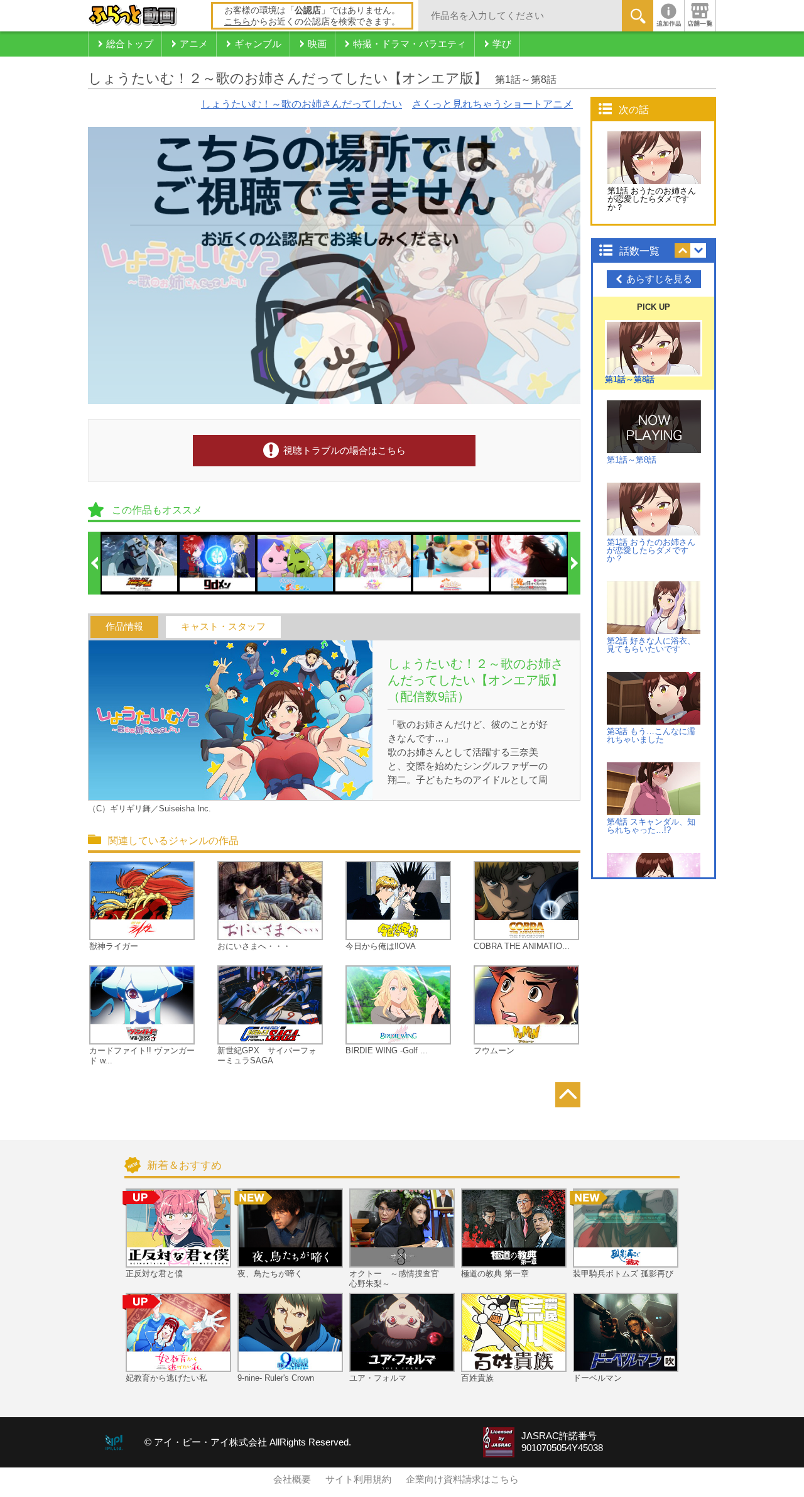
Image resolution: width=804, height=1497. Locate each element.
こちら (237, 21)
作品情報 (124, 627)
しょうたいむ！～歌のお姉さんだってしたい (301, 104)
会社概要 (292, 1479)
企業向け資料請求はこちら (462, 1479)
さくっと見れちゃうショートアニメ (492, 104)
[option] (140, 563)
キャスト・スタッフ (223, 627)
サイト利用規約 (358, 1479)
